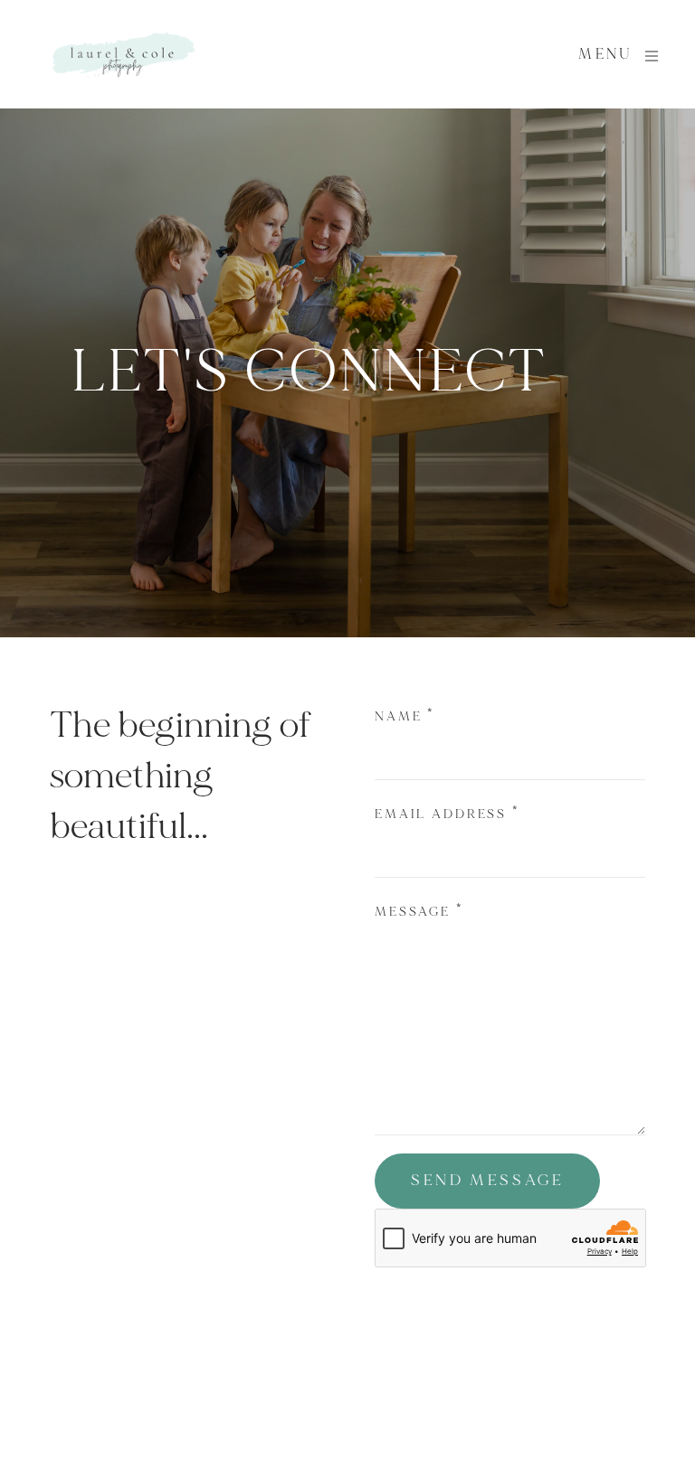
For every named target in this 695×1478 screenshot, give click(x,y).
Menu (605, 54)
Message (419, 911)
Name (405, 716)
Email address (447, 814)
